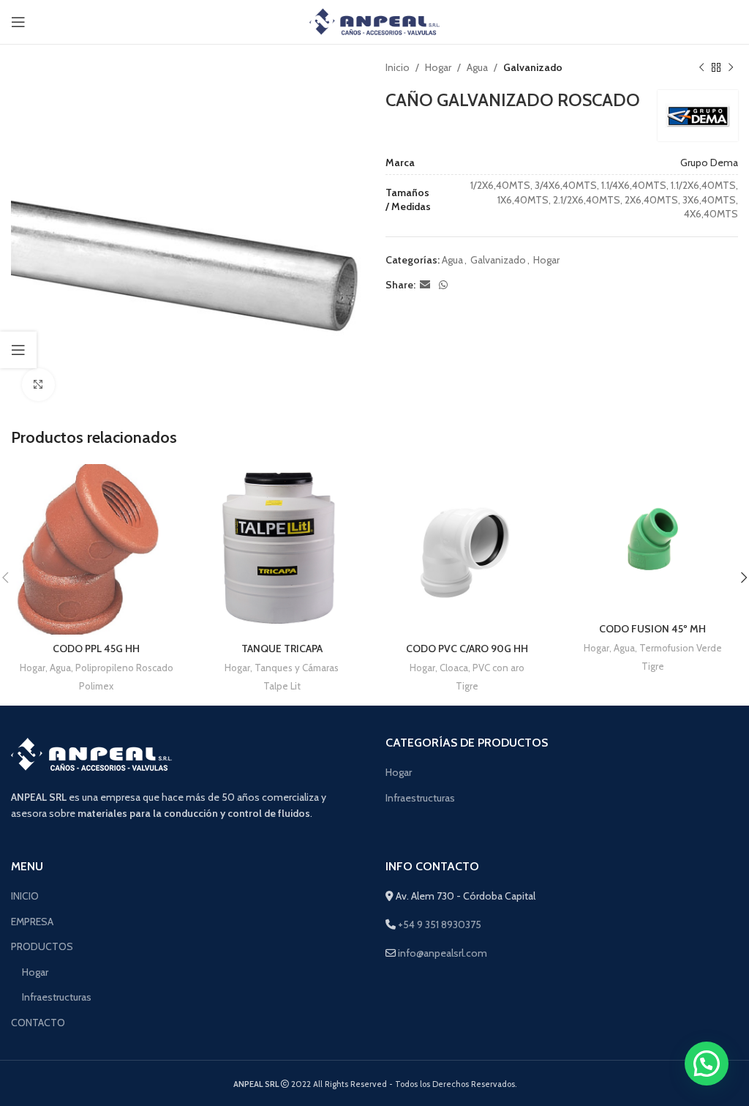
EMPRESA (32, 921)
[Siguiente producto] (730, 67)
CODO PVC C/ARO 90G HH (467, 648)
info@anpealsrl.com (442, 953)
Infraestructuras (420, 797)
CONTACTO (38, 1022)
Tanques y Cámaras (297, 667)
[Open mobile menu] (18, 22)
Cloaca (454, 667)
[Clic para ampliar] (38, 384)
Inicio (397, 67)
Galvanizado (532, 67)
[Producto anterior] (701, 67)
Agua (477, 67)
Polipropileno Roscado (124, 667)
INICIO (25, 896)
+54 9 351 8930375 (438, 924)
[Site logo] (374, 20)
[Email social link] (424, 285)
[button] (707, 1064)
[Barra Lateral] (18, 350)
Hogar (438, 67)
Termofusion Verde (680, 648)
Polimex (96, 686)
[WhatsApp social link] (443, 285)
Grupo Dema (709, 162)
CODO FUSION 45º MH (652, 628)
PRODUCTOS (42, 946)
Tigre (467, 686)
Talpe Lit (282, 686)
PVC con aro (498, 667)
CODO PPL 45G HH (96, 648)
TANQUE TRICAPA (282, 648)
